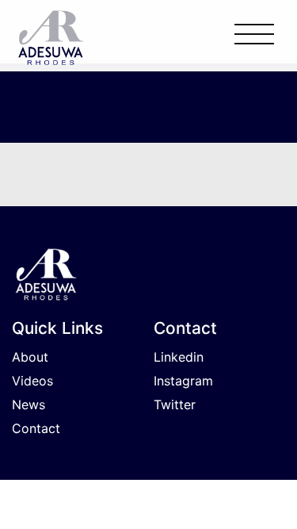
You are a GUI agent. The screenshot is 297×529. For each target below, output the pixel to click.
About (30, 357)
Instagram (183, 381)
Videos (32, 381)
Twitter (175, 404)
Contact (36, 428)
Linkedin (179, 357)
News (28, 404)
